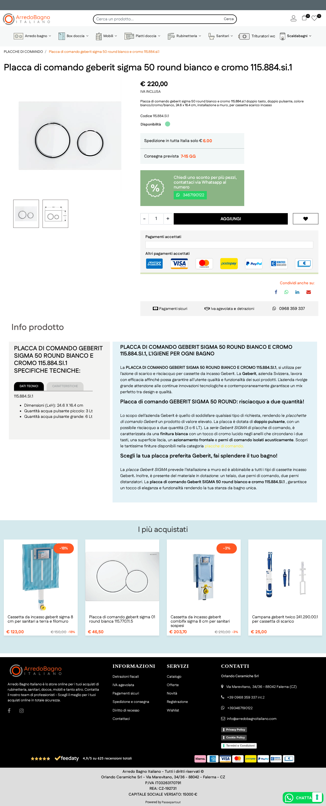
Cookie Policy (235, 737)
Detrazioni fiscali (126, 676)
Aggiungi (231, 219)
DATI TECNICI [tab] (29, 386)
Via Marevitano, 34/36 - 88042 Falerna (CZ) (261, 686)
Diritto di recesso (126, 710)
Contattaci (121, 718)
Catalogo (174, 676)
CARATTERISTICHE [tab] (65, 386)
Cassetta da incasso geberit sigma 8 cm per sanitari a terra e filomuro (40, 619)
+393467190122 (240, 708)
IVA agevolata (123, 685)
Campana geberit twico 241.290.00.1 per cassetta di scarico (285, 619)
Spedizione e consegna (131, 701)
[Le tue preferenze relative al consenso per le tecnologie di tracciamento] (317, 797)
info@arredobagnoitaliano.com (252, 718)
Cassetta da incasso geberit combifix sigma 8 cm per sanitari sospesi (200, 621)
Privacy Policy (235, 729)
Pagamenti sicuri (173, 308)
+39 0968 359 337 (242, 697)
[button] (229, 19)
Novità (172, 693)
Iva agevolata (222, 308)
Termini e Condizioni (240, 745)
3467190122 (193, 195)
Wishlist (173, 710)
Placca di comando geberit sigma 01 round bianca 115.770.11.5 (122, 619)
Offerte (173, 685)
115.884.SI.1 (161, 116)
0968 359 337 (292, 309)
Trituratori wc (262, 36)
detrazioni (245, 308)
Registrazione (177, 701)
